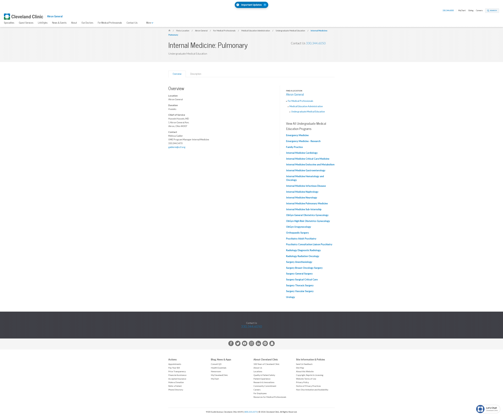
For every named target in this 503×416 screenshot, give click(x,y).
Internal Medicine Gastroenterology (305, 170)
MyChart (462, 10)
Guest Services (26, 22)
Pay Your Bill (174, 367)
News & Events (59, 22)
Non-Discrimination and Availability (312, 389)
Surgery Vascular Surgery (300, 291)
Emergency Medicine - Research (303, 141)
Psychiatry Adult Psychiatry (301, 238)
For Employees (260, 393)
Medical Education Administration (255, 30)
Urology (290, 297)
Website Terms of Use (306, 378)
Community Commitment (264, 386)
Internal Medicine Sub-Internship (303, 209)
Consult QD (216, 364)
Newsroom (216, 371)
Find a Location (183, 30)
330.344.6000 (448, 10)
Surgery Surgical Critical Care (302, 279)
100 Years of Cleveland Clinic (266, 364)
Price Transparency (177, 371)
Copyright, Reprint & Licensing (309, 375)
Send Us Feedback (304, 364)
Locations (257, 371)
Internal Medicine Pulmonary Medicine (307, 203)
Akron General (54, 16)
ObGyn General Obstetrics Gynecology (307, 215)
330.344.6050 (316, 43)
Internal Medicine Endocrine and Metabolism (310, 164)
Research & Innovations (263, 382)
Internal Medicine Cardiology (302, 152)
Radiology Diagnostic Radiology (303, 250)
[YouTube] (244, 344)
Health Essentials (218, 367)
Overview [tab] (177, 73)
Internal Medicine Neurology (301, 197)
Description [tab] (195, 73)
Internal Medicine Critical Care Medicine (307, 158)
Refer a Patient (175, 386)
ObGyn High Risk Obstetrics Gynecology (308, 221)
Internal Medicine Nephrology (302, 191)
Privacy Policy (302, 382)
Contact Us (132, 22)
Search (493, 10)
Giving (470, 10)
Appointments (174, 364)
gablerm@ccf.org (176, 147)
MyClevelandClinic (219, 375)
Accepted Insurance (177, 378)
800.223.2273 (251, 412)
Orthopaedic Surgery (297, 232)
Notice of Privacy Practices (308, 386)
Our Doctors (87, 22)
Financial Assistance (177, 375)
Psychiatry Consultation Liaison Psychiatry (309, 244)
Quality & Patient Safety (264, 375)
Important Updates (251, 4)
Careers (479, 10)
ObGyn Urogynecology (298, 226)
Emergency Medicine (297, 135)
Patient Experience (261, 378)
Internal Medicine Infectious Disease (306, 185)
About (74, 22)
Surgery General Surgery (299, 273)
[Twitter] (237, 344)
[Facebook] (231, 344)
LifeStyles (43, 22)
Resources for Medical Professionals (269, 397)
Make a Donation (176, 382)
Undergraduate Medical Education (290, 30)
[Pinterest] (265, 344)
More (149, 22)
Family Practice (294, 147)
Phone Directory (175, 389)
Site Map (300, 367)
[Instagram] (251, 344)
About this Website (305, 371)
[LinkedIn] (258, 344)
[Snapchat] (272, 344)
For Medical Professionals (110, 22)
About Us (257, 367)
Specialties (9, 22)
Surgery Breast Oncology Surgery (304, 267)
